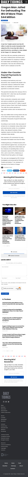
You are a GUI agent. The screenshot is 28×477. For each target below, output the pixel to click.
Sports (2, 415)
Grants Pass (4, 426)
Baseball (3, 421)
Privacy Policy (4, 446)
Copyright (3, 448)
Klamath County (5, 438)
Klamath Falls (4, 427)
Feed (19, 463)
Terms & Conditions (6, 444)
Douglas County (5, 440)
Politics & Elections (5, 412)
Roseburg (3, 431)
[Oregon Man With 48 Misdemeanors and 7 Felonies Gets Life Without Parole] (20, 230)
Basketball (3, 419)
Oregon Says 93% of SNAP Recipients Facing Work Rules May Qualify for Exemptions (12, 319)
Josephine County (5, 436)
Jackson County (5, 434)
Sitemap (13, 466)
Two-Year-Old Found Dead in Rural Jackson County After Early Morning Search (12, 344)
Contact (3, 450)
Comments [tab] (14, 251)
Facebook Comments (14, 255)
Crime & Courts (4, 20)
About (21, 466)
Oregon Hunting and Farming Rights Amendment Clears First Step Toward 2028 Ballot (12, 311)
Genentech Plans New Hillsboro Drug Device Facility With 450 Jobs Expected (13, 303)
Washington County (8, 167)
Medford (3, 429)
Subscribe (14, 192)
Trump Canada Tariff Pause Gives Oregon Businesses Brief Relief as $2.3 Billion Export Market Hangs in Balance (13, 336)
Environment (4, 410)
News (2, 405)
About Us (3, 443)
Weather (5, 466)
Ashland (3, 424)
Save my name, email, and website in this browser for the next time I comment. (13, 283)
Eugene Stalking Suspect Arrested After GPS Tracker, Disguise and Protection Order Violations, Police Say (13, 327)
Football (3, 417)
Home (6, 463)
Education (3, 408)
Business (3, 407)
